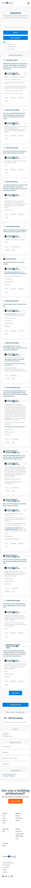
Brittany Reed (10, 301)
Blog (4, 831)
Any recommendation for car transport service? (13, 263)
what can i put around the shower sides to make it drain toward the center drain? (14, 152)
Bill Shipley (9, 645)
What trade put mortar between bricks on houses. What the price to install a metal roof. (14, 605)
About (4, 845)
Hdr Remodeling (11, 73)
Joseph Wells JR (11, 600)
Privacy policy (6, 867)
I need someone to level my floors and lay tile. (14, 305)
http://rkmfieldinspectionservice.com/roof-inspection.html (15, 364)
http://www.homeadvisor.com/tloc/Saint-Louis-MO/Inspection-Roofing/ (14, 360)
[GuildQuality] (7, 3)
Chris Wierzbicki (11, 226)
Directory (17, 816)
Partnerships (18, 818)
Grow (4, 823)
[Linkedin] (11, 876)
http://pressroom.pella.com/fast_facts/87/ (15, 426)
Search (15, 32)
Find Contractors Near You (9, 774)
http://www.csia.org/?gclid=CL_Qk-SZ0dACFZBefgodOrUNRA (14, 528)
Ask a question (15, 38)
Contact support (19, 833)
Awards (17, 820)
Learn (4, 818)
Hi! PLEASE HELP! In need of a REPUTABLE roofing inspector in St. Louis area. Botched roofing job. (15, 348)
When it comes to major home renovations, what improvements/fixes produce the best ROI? (15, 561)
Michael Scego (10, 343)
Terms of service (6, 865)
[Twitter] (6, 876)
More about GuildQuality (9, 776)
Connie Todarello (11, 387)
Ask (4, 816)
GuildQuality (9, 452)
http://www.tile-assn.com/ (11, 314)
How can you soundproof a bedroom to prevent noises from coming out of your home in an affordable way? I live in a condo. (14, 115)
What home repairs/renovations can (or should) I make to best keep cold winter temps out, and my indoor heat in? (14, 457)
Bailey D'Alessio (11, 451)
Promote (5, 820)
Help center (18, 831)
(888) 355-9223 (19, 836)
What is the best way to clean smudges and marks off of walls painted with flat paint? (15, 231)
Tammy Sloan (10, 148)
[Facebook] (3, 876)
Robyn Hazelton (11, 499)
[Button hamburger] (28, 3)
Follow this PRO (15, 704)
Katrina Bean (10, 60)
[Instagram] (9, 876)
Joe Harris (9, 259)
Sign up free (15, 801)
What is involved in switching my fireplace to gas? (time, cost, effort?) (15, 504)
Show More (15, 693)
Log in (17, 838)
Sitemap (4, 869)
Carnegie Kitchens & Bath (13, 645)
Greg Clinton (10, 182)
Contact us (5, 872)
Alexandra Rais (10, 110)
